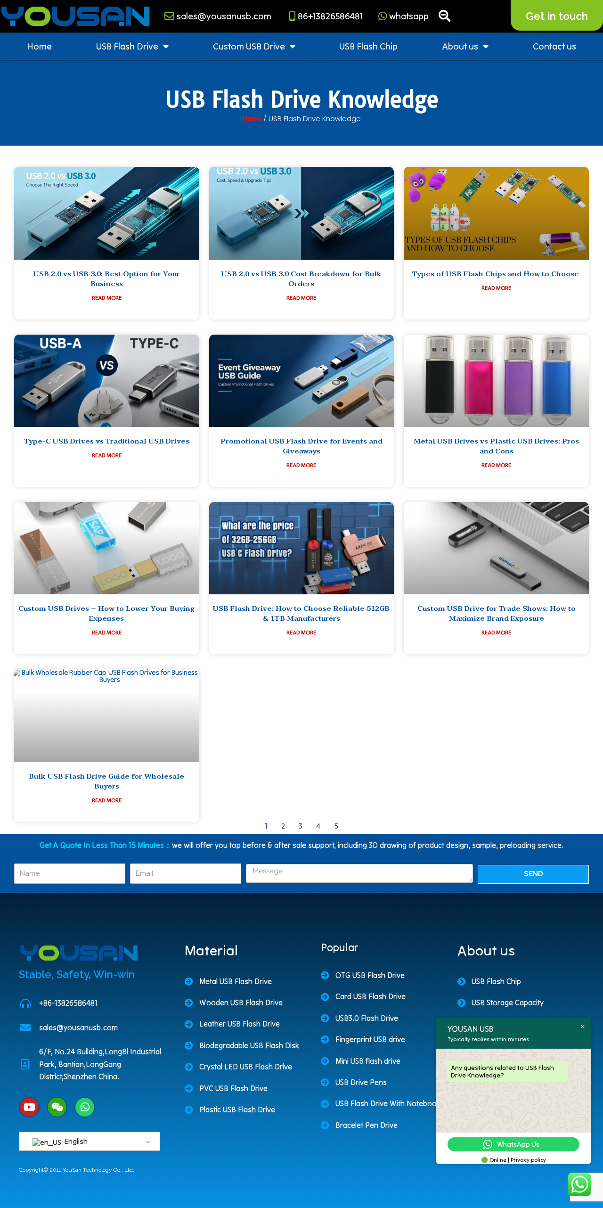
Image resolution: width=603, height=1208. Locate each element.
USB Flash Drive (127, 46)
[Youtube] (29, 1107)
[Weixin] (57, 1107)
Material (211, 950)
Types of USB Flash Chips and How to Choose (496, 274)
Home (39, 46)
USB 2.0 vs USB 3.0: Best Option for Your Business (106, 279)
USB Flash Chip (368, 46)
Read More (107, 298)
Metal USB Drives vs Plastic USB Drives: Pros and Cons (496, 446)
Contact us (554, 46)
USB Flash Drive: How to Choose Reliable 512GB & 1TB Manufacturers (301, 613)
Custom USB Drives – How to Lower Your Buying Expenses (106, 613)
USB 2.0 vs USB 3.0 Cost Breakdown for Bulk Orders (301, 279)
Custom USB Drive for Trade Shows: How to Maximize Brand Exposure (496, 613)
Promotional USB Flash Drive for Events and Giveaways (301, 446)
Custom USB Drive (249, 46)
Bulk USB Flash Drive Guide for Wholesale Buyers (106, 781)
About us (460, 46)
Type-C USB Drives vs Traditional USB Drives (106, 441)
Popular (339, 947)
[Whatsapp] (84, 1107)
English (75, 1141)
